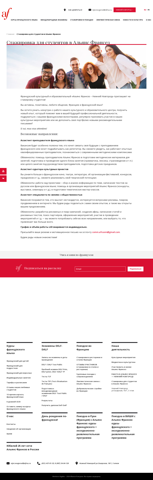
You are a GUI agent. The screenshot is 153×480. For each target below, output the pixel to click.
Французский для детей (18, 361)
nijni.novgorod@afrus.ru (21, 463)
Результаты (47, 400)
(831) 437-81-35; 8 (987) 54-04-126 (55, 463)
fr (149, 10)
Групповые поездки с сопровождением (86, 375)
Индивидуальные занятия (19, 377)
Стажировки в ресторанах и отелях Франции (89, 358)
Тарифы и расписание (17, 382)
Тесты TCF (46, 376)
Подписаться (135, 269)
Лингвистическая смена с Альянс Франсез (88, 382)
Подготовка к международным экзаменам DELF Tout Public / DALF (54, 392)
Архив (9, 433)
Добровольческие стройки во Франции (88, 389)
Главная (10, 34)
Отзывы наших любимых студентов (18, 388)
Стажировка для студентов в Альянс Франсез (124, 382)
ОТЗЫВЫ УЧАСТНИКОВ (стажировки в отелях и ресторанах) (87, 366)
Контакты (11, 424)
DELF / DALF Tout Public (52, 364)
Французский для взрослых (19, 373)
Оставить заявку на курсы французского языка (19, 407)
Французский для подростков (14, 366)
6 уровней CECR (13, 401)
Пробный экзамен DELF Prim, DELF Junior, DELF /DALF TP (55, 370)
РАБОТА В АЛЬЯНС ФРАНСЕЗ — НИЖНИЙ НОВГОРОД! (124, 375)
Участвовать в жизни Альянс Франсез (121, 368)
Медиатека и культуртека (123, 362)
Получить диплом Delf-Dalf (54, 405)
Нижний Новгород (123, 10)
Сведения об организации (19, 429)
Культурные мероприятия (123, 357)
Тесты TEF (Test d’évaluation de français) (54, 382)
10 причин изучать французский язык (15, 395)
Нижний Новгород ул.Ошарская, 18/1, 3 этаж (99, 463)
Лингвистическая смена (108, 20)
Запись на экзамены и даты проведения (54, 358)
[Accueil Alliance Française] (7, 14)
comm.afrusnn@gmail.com (106, 232)
